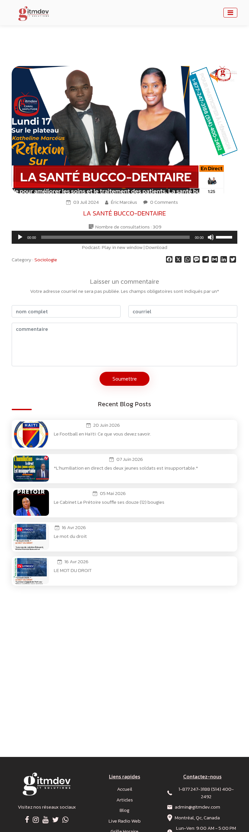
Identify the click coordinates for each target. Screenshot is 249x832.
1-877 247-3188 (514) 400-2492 (206, 792)
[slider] (225, 236)
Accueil (124, 789)
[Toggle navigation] (230, 13)
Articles (124, 799)
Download (156, 247)
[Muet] (211, 237)
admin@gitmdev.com (197, 807)
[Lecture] (20, 237)
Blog (124, 810)
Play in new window (122, 247)
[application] (124, 237)
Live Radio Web (125, 821)
